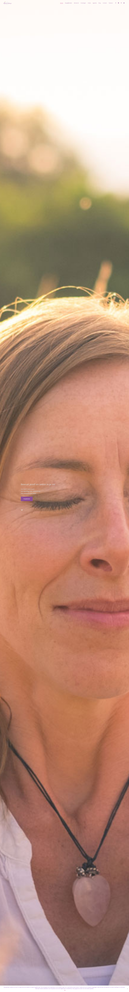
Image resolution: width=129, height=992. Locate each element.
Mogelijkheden (27, 498)
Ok (64, 990)
